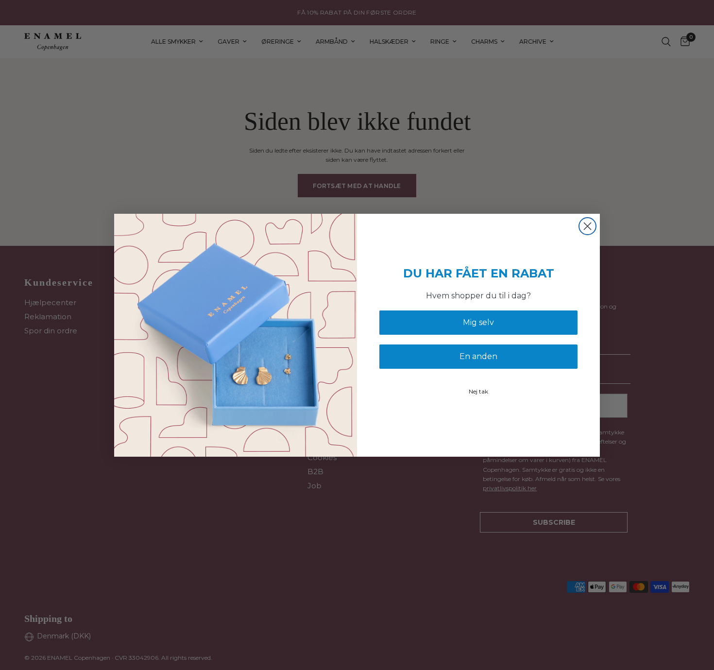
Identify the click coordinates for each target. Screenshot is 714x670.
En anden (478, 356)
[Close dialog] (587, 226)
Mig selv (478, 322)
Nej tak (478, 391)
